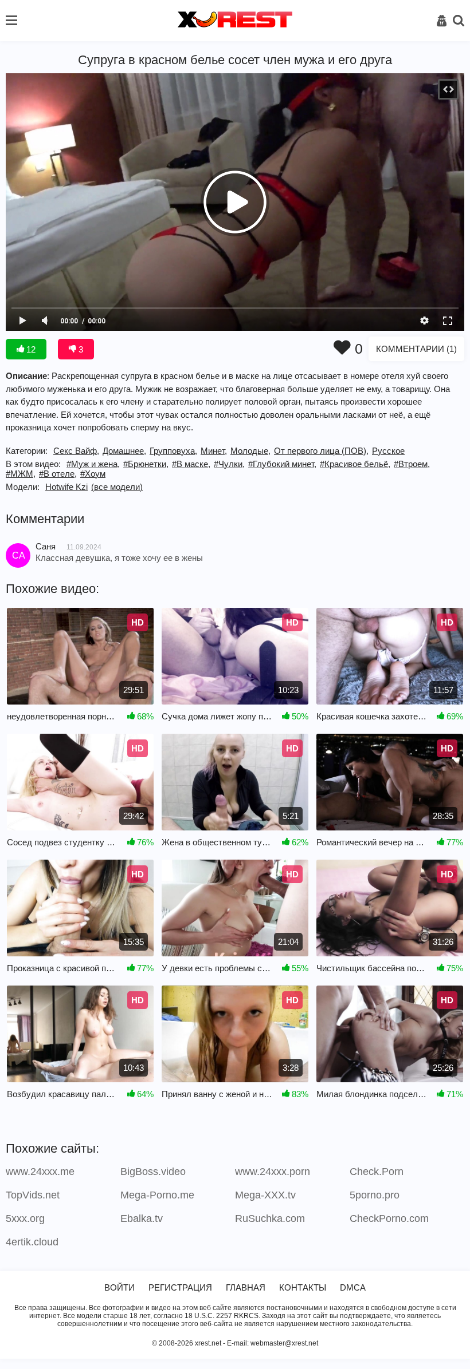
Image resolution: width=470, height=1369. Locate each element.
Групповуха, (173, 451)
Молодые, (250, 451)
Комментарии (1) (416, 349)
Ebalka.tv (141, 1218)
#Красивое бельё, (355, 464)
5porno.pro (374, 1195)
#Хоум (92, 473)
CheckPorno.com (389, 1218)
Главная (245, 1287)
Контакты (302, 1287)
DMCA (353, 1287)
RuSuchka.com (270, 1218)
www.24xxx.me (40, 1171)
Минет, (214, 451)
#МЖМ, (21, 473)
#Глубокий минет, (282, 464)
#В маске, (191, 464)
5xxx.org (25, 1218)
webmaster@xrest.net (284, 1343)
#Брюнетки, (146, 464)
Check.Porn (377, 1171)
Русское (388, 451)
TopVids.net (33, 1195)
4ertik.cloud (32, 1242)
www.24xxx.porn (272, 1171)
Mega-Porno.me (157, 1195)
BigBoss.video (153, 1171)
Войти (119, 1287)
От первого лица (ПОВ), (321, 451)
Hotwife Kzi (66, 487)
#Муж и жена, (93, 464)
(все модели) (117, 487)
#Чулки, (229, 464)
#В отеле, (58, 473)
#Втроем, (412, 464)
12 (30, 349)
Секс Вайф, (76, 451)
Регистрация (180, 1287)
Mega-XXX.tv (265, 1195)
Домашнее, (124, 451)
